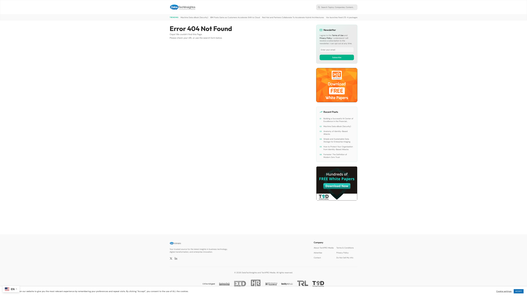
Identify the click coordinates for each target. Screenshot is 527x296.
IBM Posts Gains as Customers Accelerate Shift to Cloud (235, 17)
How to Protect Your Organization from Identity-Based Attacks (338, 148)
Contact (317, 257)
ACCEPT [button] (518, 291)
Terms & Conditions (345, 248)
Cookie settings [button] (504, 291)
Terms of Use (338, 35)
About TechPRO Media (324, 248)
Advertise (318, 252)
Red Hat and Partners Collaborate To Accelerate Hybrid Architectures (293, 17)
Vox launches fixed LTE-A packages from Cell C (347, 17)
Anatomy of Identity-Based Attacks (335, 132)
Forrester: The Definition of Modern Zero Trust (335, 155)
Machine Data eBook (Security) (194, 17)
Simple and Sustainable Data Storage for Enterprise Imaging (336, 140)
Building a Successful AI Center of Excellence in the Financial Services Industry (338, 120)
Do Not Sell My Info (344, 257)
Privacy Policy (326, 38)
